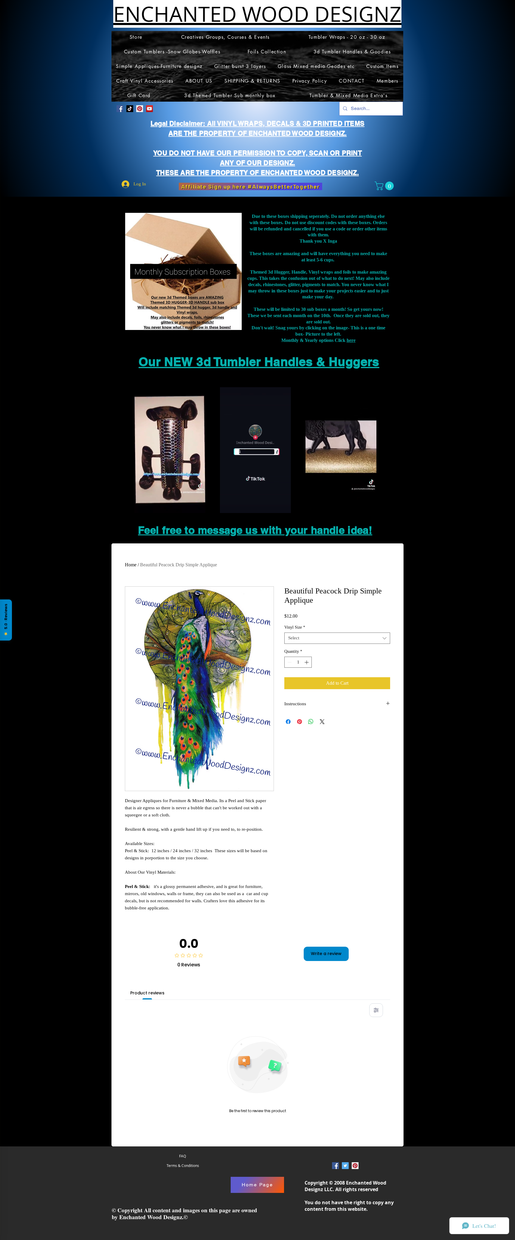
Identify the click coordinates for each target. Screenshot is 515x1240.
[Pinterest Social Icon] (139, 108)
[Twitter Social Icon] (345, 1165)
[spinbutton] (298, 662)
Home (130, 564)
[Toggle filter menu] (376, 1010)
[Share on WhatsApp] (310, 721)
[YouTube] (149, 108)
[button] (385, 186)
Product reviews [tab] (147, 993)
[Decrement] (289, 662)
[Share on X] (322, 721)
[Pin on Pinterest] (299, 721)
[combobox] (337, 638)
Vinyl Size (294, 627)
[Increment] (307, 662)
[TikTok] (129, 108)
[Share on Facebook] (288, 721)
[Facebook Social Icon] (120, 108)
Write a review (326, 954)
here (351, 340)
